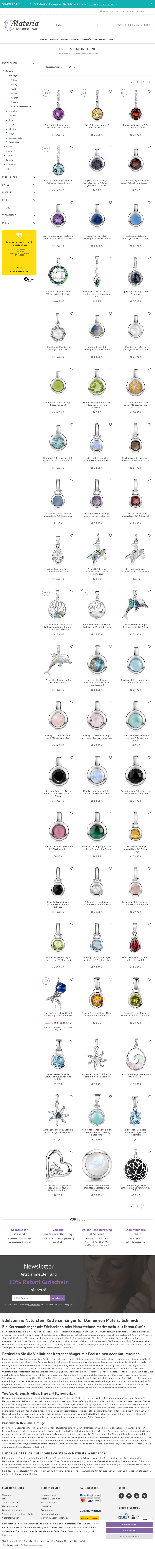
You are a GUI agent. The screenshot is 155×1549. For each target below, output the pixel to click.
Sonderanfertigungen (51, 1514)
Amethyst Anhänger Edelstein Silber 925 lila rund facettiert (58, 237)
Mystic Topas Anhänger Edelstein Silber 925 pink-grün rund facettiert (97, 183)
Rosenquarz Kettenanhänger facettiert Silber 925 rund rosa (97, 736)
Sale (111, 39)
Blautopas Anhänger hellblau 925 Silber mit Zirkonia (58, 181)
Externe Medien (63, 1541)
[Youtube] (129, 1496)
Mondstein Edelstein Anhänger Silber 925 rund (136, 348)
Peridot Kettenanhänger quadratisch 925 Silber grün (58, 958)
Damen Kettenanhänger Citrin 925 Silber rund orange (97, 1014)
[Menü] (150, 1519)
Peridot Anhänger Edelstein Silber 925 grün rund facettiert (97, 405)
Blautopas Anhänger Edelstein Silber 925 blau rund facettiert (58, 459)
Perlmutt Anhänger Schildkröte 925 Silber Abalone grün (97, 571)
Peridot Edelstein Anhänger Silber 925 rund (58, 403)
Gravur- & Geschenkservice (54, 1517)
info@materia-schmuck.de (97, 1245)
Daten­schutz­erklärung (78, 1531)
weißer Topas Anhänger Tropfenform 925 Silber (58, 570)
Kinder (64, 39)
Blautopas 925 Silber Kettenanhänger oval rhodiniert (135, 1132)
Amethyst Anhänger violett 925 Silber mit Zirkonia (58, 126)
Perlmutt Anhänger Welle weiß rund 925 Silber (136, 1075)
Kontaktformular (49, 1495)
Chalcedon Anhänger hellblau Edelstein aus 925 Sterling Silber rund (97, 1132)
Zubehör (87, 39)
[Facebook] (121, 1496)
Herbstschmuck (9, 1506)
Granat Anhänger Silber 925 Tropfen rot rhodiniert (136, 958)
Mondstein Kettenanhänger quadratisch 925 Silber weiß (97, 459)
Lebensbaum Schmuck (13, 1510)
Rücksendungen (49, 1502)
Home (59, 53)
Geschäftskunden (10, 1517)
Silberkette (101, 1359)
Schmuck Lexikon (10, 1502)
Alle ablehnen (129, 1530)
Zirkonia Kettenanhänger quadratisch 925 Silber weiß (97, 903)
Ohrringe (113, 1443)
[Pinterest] (144, 1496)
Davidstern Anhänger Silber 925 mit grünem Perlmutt (58, 292)
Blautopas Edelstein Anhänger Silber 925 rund (136, 681)
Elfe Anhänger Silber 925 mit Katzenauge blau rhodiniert (58, 1014)
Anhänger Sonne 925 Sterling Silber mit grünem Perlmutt (58, 1131)
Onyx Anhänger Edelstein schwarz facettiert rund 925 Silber (58, 793)
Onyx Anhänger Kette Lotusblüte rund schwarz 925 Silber (135, 1188)
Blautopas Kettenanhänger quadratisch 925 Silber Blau (97, 958)
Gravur (75, 39)
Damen (43, 39)
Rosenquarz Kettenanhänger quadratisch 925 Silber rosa (136, 903)
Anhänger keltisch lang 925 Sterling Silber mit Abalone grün (97, 294)
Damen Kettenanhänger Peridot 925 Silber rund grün (135, 1014)
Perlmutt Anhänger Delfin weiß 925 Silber (58, 681)
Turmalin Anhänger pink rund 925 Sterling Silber (58, 847)
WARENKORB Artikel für (134, 25)
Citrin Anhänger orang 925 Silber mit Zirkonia (96, 126)
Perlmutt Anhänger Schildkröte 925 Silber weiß (136, 570)
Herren (54, 39)
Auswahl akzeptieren (129, 1536)
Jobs (4, 1498)
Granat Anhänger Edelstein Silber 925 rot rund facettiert (135, 181)
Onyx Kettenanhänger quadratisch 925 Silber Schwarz (58, 904)
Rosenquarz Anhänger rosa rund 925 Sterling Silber (58, 736)
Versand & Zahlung (50, 1498)
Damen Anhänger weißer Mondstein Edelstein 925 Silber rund (96, 1188)
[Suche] (98, 25)
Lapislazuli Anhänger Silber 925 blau (135, 292)
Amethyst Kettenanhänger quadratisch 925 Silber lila (97, 514)
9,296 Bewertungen (19, 271)
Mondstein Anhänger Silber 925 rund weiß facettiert (96, 792)
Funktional (12, 1545)
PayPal (81, 1541)
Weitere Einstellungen (32, 1545)
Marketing (44, 1541)
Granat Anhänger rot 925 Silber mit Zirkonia (135, 126)
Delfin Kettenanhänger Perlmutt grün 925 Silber (135, 625)
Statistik (28, 1541)
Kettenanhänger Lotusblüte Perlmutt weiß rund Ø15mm (97, 625)
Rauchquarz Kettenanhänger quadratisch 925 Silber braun (135, 459)
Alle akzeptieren (129, 1524)
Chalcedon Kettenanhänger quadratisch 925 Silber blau (58, 514)
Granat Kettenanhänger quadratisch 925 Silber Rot (135, 514)
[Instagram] (136, 1496)
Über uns (6, 1495)
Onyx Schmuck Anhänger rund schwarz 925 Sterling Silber (136, 792)
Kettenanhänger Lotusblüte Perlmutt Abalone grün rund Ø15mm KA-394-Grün (58, 627)
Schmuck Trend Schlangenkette (17, 1514)
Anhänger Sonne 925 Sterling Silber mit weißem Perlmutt (97, 1075)
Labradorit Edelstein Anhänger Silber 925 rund (97, 348)
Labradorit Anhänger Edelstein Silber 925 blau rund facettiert (97, 682)
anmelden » (57, 1298)
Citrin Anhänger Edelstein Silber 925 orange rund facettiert (136, 405)
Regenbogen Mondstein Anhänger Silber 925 (58, 348)
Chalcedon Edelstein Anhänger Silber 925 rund (136, 237)
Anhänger (76, 53)
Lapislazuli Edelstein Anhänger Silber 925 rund (97, 237)
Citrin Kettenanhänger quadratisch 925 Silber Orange (135, 849)
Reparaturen (47, 1510)
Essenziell (12, 1541)
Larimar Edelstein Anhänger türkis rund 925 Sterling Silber (136, 738)
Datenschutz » (34, 1304)
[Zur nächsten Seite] (150, 82)
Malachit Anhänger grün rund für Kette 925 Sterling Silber (97, 847)
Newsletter (46, 1506)
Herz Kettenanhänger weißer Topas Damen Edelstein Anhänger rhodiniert (58, 1188)
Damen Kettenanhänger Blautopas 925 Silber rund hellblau (58, 1076)
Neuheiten (100, 39)
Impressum (7, 1535)
